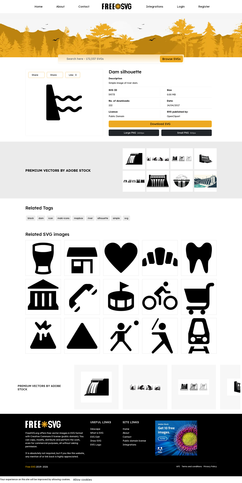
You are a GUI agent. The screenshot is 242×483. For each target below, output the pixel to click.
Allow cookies (82, 479)
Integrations (154, 6)
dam (41, 218)
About (60, 6)
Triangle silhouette (77, 349)
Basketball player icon (118, 349)
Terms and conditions (192, 466)
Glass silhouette (36, 271)
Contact (83, 6)
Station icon (73, 271)
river (90, 218)
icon (50, 218)
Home (38, 6)
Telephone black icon (78, 310)
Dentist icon (190, 271)
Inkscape (95, 429)
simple (116, 218)
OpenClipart (173, 116)
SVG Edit (95, 436)
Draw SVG (95, 440)
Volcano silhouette (38, 349)
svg (126, 218)
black (31, 218)
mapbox (78, 218)
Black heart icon (115, 271)
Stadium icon (113, 310)
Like (73, 75)
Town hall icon (36, 310)
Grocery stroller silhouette (198, 310)
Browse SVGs (171, 59)
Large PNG (134, 132)
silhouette (102, 218)
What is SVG (96, 432)
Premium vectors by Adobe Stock (58, 170)
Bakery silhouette (154, 271)
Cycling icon (151, 310)
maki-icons (63, 218)
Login (181, 6)
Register (204, 6)
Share (35, 75)
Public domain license (134, 440)
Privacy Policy (210, 466)
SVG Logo (95, 444)
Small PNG (186, 132)
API (178, 466)
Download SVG (160, 124)
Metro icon (190, 349)
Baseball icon (152, 349)
